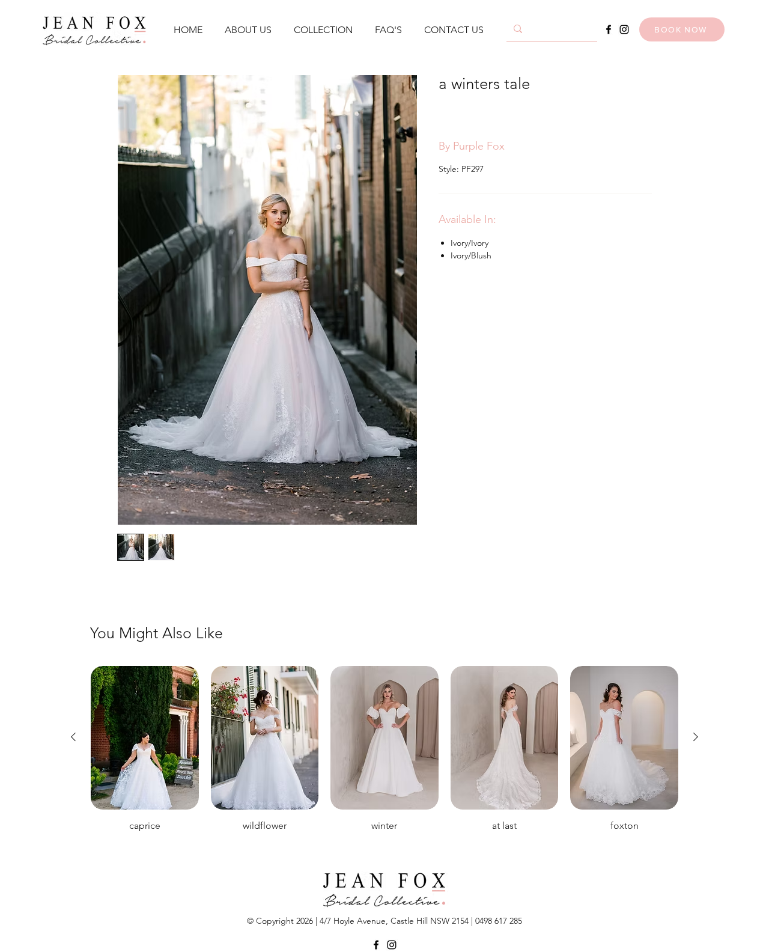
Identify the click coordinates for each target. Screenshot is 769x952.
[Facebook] (609, 29)
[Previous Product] (73, 737)
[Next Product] (695, 737)
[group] (384, 761)
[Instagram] (624, 29)
